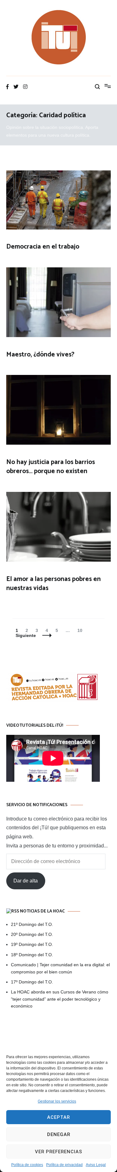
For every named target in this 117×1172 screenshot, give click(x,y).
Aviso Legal (96, 1165)
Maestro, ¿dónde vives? (40, 354)
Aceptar (58, 1117)
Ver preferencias (58, 1151)
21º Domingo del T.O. (32, 924)
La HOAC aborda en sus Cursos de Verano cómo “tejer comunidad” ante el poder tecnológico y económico (59, 998)
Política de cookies (27, 1165)
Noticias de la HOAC (42, 911)
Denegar (58, 1134)
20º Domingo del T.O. (32, 934)
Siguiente (26, 635)
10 (81, 630)
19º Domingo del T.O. (32, 944)
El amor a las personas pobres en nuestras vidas (53, 584)
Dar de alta (25, 880)
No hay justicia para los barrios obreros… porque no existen (50, 467)
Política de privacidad (64, 1165)
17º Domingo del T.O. (32, 981)
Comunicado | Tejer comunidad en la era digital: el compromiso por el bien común (60, 968)
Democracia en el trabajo (42, 246)
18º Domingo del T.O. (32, 954)
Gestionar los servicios (57, 1101)
